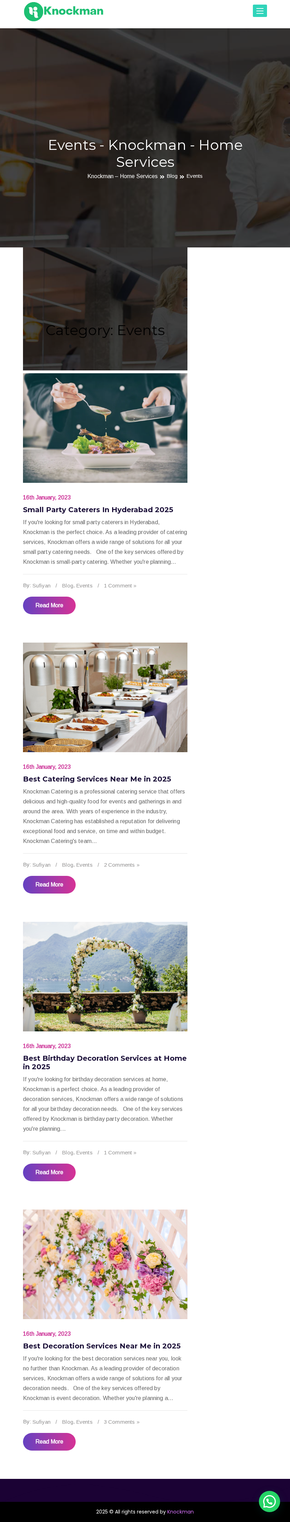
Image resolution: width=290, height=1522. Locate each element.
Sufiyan (42, 586)
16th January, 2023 (47, 497)
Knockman (180, 1511)
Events (194, 176)
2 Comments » (122, 865)
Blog (172, 176)
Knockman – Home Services (122, 176)
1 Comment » (120, 586)
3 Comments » (122, 1422)
